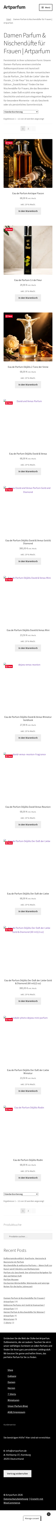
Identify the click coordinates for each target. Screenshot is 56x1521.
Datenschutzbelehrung (16, 1498)
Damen (11, 1382)
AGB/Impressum (16, 1412)
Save (10, 143)
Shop (10, 1370)
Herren (11, 1388)
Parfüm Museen (11, 1279)
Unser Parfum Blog (18, 1406)
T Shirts (12, 1394)
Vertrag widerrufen (17, 1473)
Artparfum (14, 7)
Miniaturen (13, 1400)
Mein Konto (9, 1515)
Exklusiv (12, 1376)
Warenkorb (43, 1513)
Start (8, 19)
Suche (28, 1515)
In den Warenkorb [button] (28, 211)
